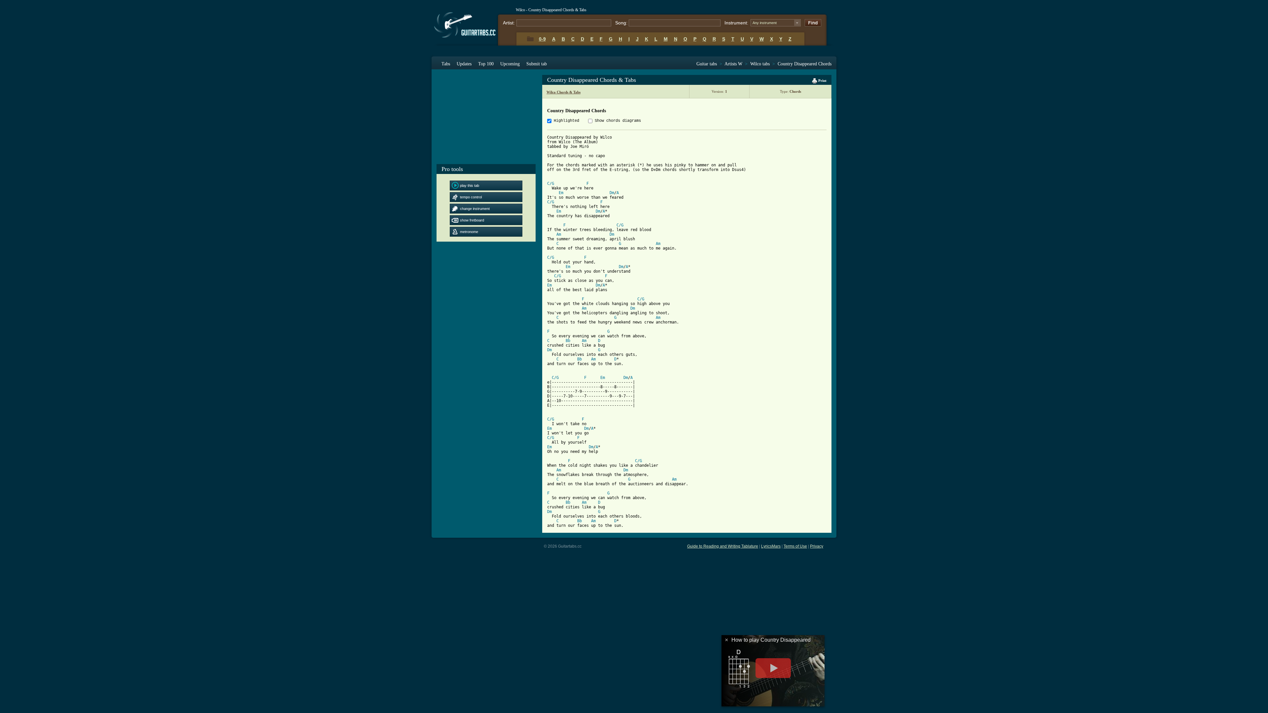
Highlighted (566, 121)
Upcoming (510, 63)
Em (561, 192)
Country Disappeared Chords (804, 63)
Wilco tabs (760, 63)
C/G (550, 183)
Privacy (816, 546)
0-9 (542, 39)
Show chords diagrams (618, 121)
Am (558, 234)
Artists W (733, 63)
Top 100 (486, 63)
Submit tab (536, 63)
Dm (612, 192)
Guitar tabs (706, 63)
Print (822, 81)
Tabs (445, 63)
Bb (568, 340)
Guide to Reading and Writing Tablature (722, 546)
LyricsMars (771, 546)
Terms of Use (795, 546)
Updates (464, 63)
